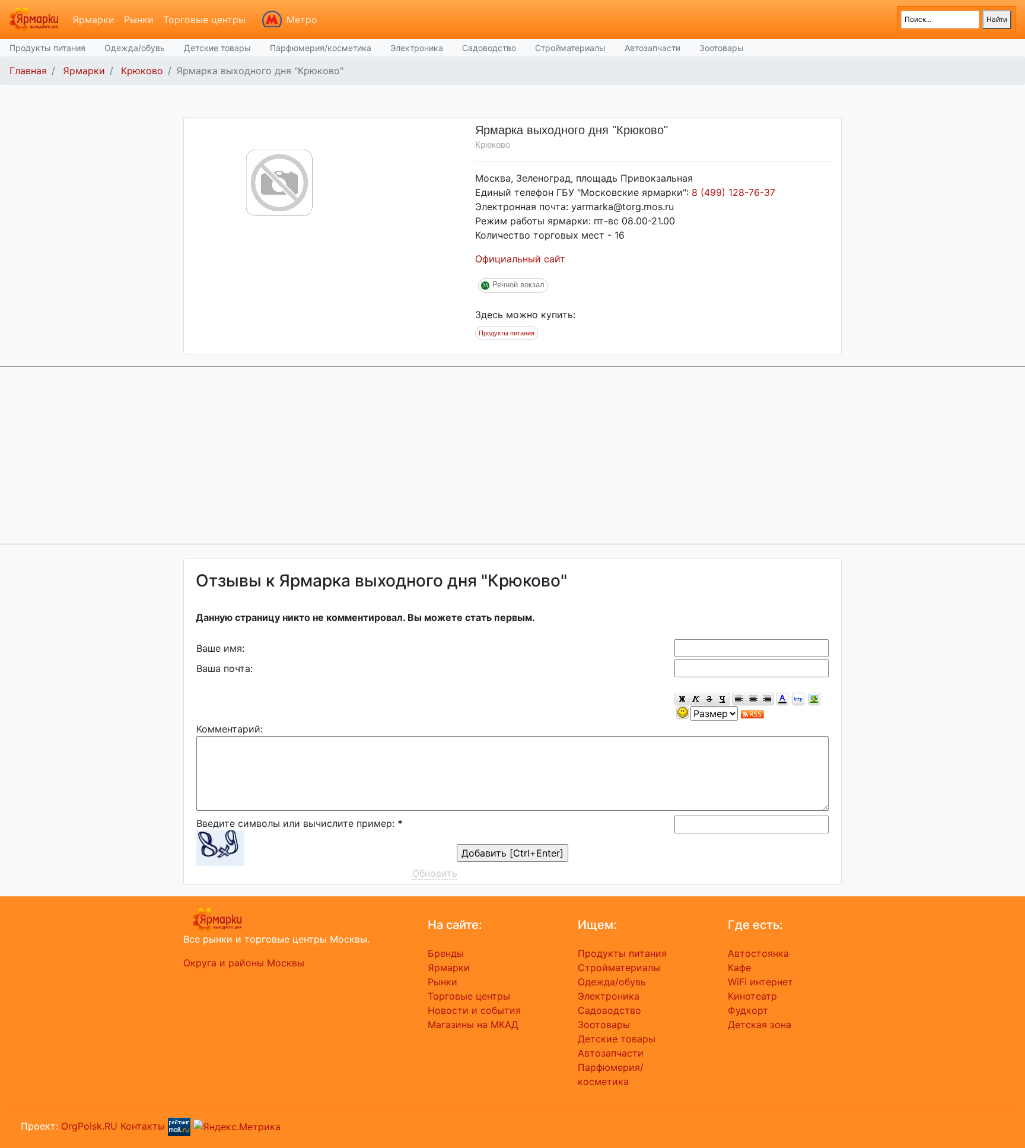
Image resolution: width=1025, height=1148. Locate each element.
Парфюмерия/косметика (320, 48)
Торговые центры (204, 20)
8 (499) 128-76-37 (733, 192)
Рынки (139, 20)
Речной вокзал (518, 284)
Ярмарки (93, 20)
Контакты (142, 1125)
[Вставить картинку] (814, 699)
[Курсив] (695, 699)
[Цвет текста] (782, 699)
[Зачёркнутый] (709, 699)
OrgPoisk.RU (89, 1125)
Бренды (446, 953)
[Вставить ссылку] (798, 699)
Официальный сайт (520, 259)
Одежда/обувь (134, 48)
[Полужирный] (681, 699)
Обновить (434, 873)
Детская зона (759, 1024)
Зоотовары (721, 48)
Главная (28, 71)
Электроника (416, 48)
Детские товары (217, 48)
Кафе (739, 967)
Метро (302, 20)
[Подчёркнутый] (723, 699)
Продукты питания (47, 48)
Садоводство (489, 48)
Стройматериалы (570, 48)
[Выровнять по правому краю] (767, 699)
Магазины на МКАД (473, 1024)
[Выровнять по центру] (753, 699)
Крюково (142, 71)
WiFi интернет (760, 982)
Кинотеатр (752, 996)
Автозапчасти (652, 48)
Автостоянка (758, 953)
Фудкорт (748, 1010)
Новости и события (474, 1010)
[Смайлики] (682, 713)
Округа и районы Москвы (243, 963)
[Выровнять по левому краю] (739, 699)
